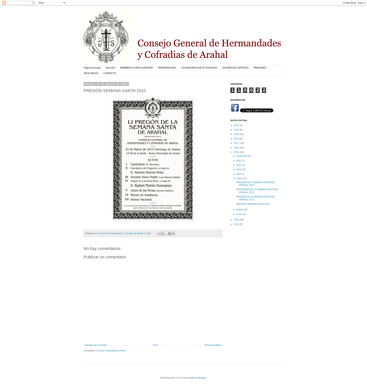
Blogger (202, 377)
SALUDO (110, 67)
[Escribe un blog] (162, 233)
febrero (240, 209)
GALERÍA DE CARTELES (235, 67)
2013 (237, 224)
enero (239, 214)
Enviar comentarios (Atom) (112, 350)
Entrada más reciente (95, 345)
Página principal (92, 67)
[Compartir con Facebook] (170, 233)
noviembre (242, 156)
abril (239, 174)
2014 (237, 219)
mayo (239, 169)
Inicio (155, 345)
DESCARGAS (91, 73)
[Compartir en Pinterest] (173, 233)
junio (239, 165)
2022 (237, 125)
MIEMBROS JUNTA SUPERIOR (136, 67)
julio (238, 160)
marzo (240, 178)
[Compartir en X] (166, 233)
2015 (237, 152)
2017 (237, 143)
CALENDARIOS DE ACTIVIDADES (199, 67)
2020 (237, 129)
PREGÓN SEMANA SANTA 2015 (253, 204)
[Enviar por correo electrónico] (159, 233)
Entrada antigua (213, 345)
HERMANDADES (167, 67)
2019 (237, 134)
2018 (237, 138)
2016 (237, 147)
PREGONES (259, 67)
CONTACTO (109, 73)
